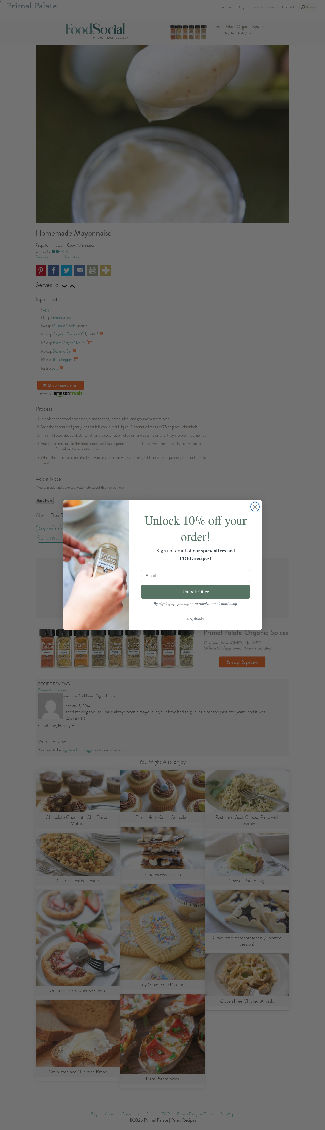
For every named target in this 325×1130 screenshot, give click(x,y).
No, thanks (195, 618)
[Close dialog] (255, 506)
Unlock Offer (195, 591)
